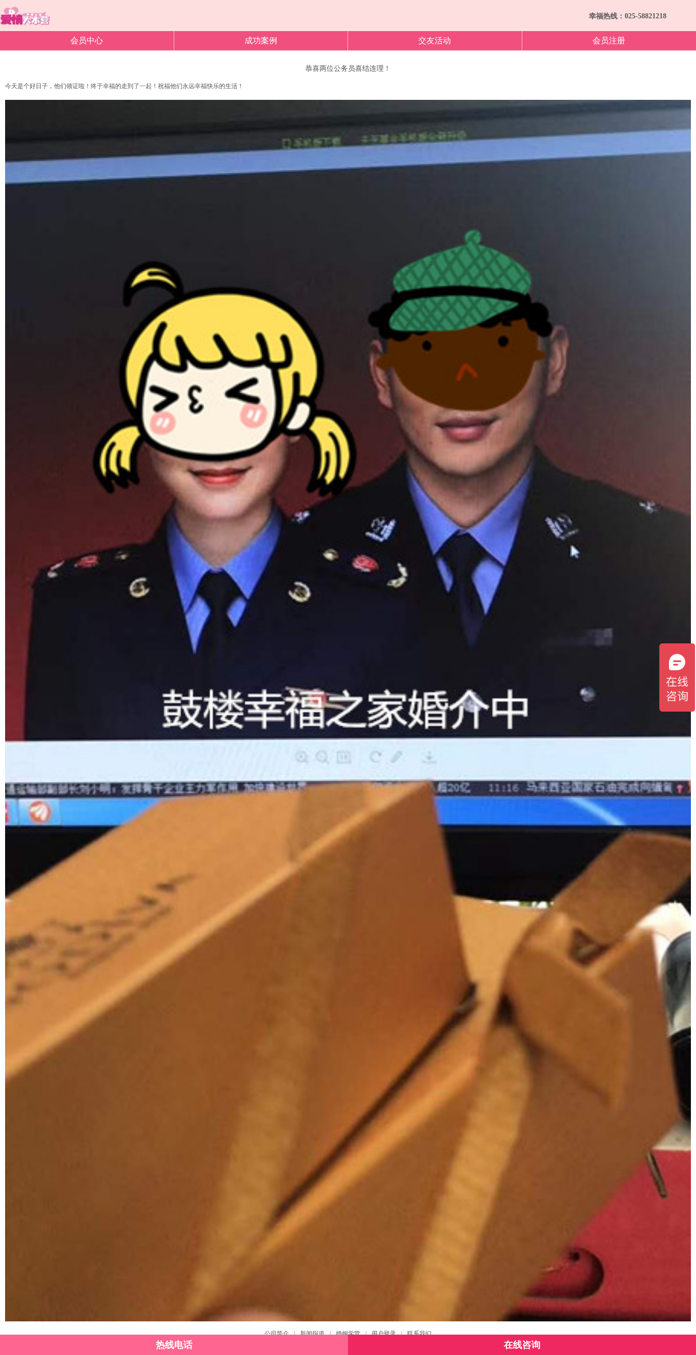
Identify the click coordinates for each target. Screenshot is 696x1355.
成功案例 (261, 40)
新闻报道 (312, 1333)
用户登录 (383, 1333)
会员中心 (86, 40)
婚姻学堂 (348, 1333)
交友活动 (434, 40)
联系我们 (419, 1333)
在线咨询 (522, 1345)
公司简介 (276, 1333)
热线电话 (174, 1345)
